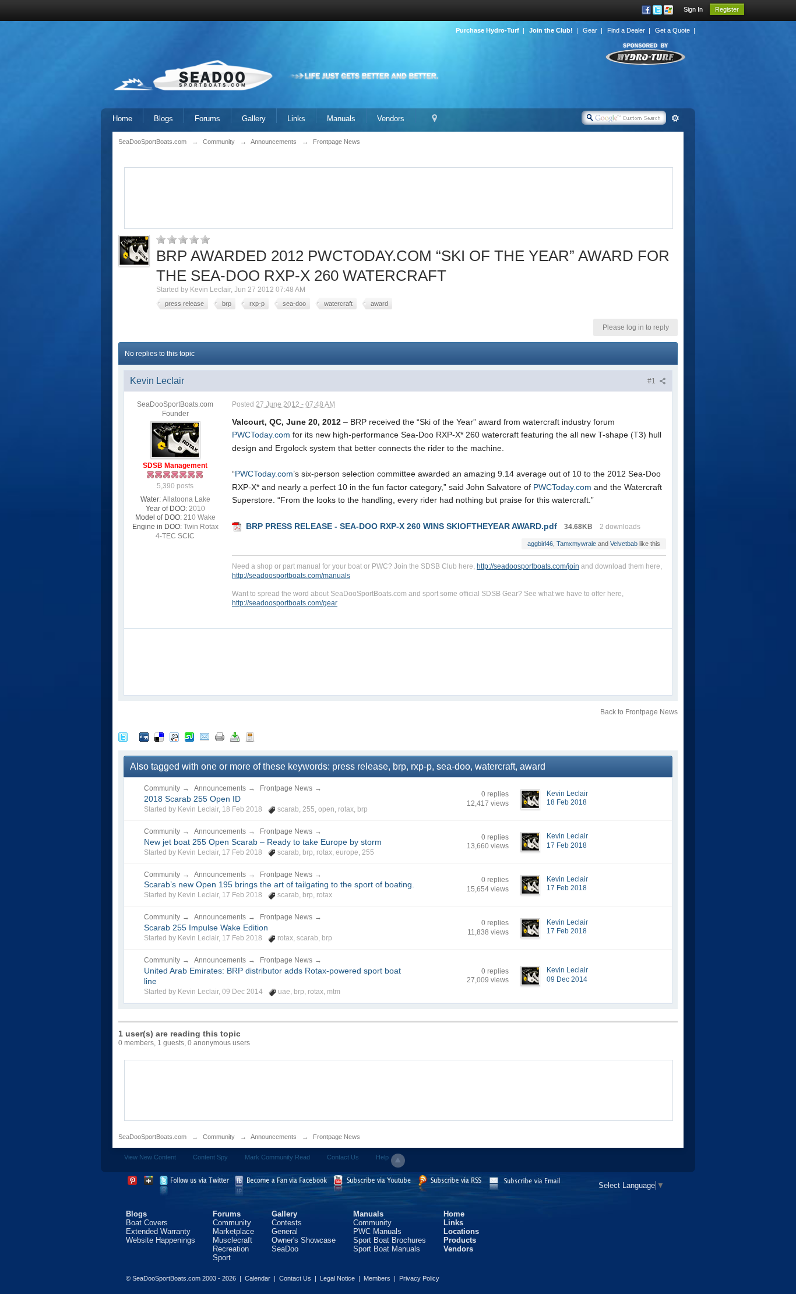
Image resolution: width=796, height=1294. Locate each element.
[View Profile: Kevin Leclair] (175, 440)
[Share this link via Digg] (144, 736)
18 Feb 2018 (567, 802)
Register (727, 9)
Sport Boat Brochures (389, 1240)
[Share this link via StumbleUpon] (189, 736)
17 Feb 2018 (567, 845)
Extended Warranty (158, 1231)
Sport (222, 1257)
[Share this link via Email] (204, 736)
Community (162, 788)
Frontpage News (286, 788)
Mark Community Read (277, 1157)
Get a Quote (672, 30)
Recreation (231, 1248)
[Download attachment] (236, 526)
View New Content (150, 1157)
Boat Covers (147, 1222)
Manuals (341, 118)
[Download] (234, 736)
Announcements (220, 788)
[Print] (219, 736)
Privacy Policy (419, 1278)
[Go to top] (398, 1161)
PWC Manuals (377, 1231)
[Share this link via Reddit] (174, 736)
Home (122, 118)
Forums (207, 118)
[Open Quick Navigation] (434, 118)
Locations (461, 1231)
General (285, 1231)
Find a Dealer (626, 30)
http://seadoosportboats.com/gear (284, 603)
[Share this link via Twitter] (123, 736)
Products (459, 1240)
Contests (287, 1222)
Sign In (693, 9)
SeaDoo (285, 1248)
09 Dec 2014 (567, 979)
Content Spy (210, 1157)
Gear (590, 30)
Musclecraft (232, 1240)
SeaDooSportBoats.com (152, 1136)
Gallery (254, 118)
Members (377, 1278)
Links (296, 118)
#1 (652, 381)
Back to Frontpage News (639, 712)
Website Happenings (160, 1240)
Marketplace (233, 1231)
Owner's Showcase (304, 1240)
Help (382, 1157)
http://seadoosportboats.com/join (528, 566)
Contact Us (343, 1157)
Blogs (163, 118)
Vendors (390, 118)
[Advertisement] (398, 197)
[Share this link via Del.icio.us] (159, 736)
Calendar (257, 1278)
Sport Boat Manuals (386, 1248)
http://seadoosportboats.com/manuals (291, 575)
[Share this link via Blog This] (250, 736)
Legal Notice (337, 1278)
